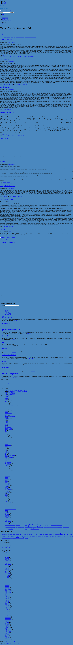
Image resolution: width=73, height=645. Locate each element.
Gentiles (5, 37)
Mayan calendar (6, 134)
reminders (4, 182)
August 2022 (7, 570)
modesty (48, 527)
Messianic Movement (20, 37)
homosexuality (59, 525)
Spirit (26, 529)
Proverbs (6, 478)
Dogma (6, 423)
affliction (6, 525)
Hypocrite (5, 336)
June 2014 (7, 609)
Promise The (7, 476)
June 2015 (7, 601)
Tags (6, 397)
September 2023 (8, 569)
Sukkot (6, 496)
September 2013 (8, 619)
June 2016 (7, 598)
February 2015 (7, 604)
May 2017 (7, 594)
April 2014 (7, 611)
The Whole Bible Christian (7, 6)
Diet (5, 420)
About (3, 15)
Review (6, 486)
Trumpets (6, 503)
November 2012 (8, 629)
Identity (8, 37)
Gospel (6, 433)
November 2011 (8, 639)
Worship (6, 512)
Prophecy (9, 109)
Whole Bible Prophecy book (10, 509)
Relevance (7, 483)
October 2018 (7, 581)
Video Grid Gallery (6, 20)
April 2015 (7, 602)
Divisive (6, 422)
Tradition (6, 501)
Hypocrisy (7, 440)
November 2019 (8, 579)
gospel (45, 525)
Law (15, 84)
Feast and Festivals (8, 427)
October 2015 (7, 600)
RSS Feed (4, 3)
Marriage (6, 456)
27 (7, 550)
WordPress (8, 643)
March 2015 (7, 603)
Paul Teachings (8, 470)
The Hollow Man (11, 392)
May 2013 (7, 623)
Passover (6, 469)
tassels (8, 182)
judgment (17, 527)
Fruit (5, 430)
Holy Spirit (7, 438)
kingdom (25, 527)
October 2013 (7, 618)
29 (10, 550)
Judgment (7, 452)
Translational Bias (8, 502)
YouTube (4, 2)
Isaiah (6, 446)
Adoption (6, 398)
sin (2, 538)
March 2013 (7, 625)
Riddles (6, 488)
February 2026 (7, 516)
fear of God (35, 525)
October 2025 (7, 520)
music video (52, 527)
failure (4, 157)
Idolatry (5, 109)
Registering (5, 18)
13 (7, 547)
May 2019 (7, 580)
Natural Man (7, 461)
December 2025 (8, 518)
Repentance (7, 484)
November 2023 (8, 567)
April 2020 (7, 576)
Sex (5, 493)
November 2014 (8, 606)
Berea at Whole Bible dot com (11, 405)
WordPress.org (8, 314)
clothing (26, 525)
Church (9, 135)
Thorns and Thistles (9, 355)
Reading (6, 482)
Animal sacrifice (8, 400)
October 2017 (7, 591)
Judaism (6, 451)
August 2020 (7, 575)
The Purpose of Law (6, 199)
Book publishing (8, 410)
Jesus (7, 56)
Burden (4, 348)
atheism (9, 525)
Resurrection (7, 485)
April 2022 (7, 571)
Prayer (6, 475)
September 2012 (8, 631)
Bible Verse (6, 84)
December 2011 (8, 638)
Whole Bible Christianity (17, 56)
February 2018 (7, 588)
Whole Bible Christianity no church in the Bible (17, 390)
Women (6, 510)
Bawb (6, 392)
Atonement (7, 402)
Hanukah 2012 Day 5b (7, 242)
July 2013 (6, 621)
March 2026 (7, 515)
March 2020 (7, 577)
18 (5, 548)
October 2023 (7, 568)
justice (21, 527)
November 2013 (8, 617)
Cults (6, 417)
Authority (5, 135)
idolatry (13, 527)
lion (5, 55)
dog (3, 55)
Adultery (6, 399)
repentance (66, 527)
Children (5, 183)
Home (3, 14)
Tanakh (6, 497)
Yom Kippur (7, 513)
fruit (6, 157)
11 (5, 547)
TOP (1, 644)
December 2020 (8, 574)
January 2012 (7, 637)
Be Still (2, 229)
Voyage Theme (15, 643)
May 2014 (7, 610)
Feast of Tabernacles (9, 428)
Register (6, 310)
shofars (71, 536)
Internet (6, 444)
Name (6, 460)
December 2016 (8, 595)
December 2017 (8, 590)
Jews (14, 37)
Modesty (6, 458)
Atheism (6, 401)
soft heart (22, 529)
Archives (6, 396)
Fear (5, 426)
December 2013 (8, 616)
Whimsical (7, 505)
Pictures (6, 472)
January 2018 (7, 589)
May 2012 (7, 634)
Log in (6, 311)
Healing (6, 436)
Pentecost (7, 471)
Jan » (6, 552)
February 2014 (7, 613)
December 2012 (8, 628)
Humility (6, 439)
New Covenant (8, 462)
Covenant (5, 367)
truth (32, 529)
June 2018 (7, 585)
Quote (6, 480)
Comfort (6, 415)
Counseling (6, 323)
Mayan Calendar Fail (7, 112)
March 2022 (7, 572)
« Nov (3, 552)
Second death (7, 492)
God (5, 432)
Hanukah (5, 239)
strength (14, 538)
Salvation (10, 56)
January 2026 (7, 517)
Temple (6, 498)
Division (6, 421)
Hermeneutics (7, 437)
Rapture (6, 481)
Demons (6, 419)
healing (55, 525)
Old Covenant (7, 464)
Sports (6, 495)
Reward (6, 487)
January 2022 (7, 573)
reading (60, 527)
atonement (12, 525)
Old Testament (7, 465)
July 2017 (6, 593)
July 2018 (6, 584)
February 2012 (7, 636)
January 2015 (7, 605)
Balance (6, 404)
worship (36, 529)
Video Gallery (5, 19)
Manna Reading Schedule (10, 455)
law (29, 527)
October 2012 (7, 630)
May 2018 (7, 586)
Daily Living (10, 84)
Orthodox (6, 467)
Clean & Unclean (8, 413)
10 (4, 547)
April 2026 (7, 514)
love (38, 527)
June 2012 (7, 633)
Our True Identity (6, 40)
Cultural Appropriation (10, 374)
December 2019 (8, 578)
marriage (41, 527)
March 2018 (7, 587)
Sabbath (6, 490)
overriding (10, 157)
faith (30, 525)
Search (3, 305)
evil (28, 525)
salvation (10, 529)
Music (9, 239)
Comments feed (8, 313)
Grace (6, 434)
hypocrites (8, 527)
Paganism (7, 468)
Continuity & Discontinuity (10, 416)
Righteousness (7, 317)
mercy (45, 527)
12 (6, 547)
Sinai (4, 538)
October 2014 (7, 607)
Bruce (9, 42)
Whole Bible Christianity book (30, 37)
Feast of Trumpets (8, 429)
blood (19, 525)
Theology (6, 499)
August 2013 (7, 620)
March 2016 (7, 599)
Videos (12, 239)
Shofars (6, 494)
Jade (9, 188)
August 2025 (7, 522)
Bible (6, 406)
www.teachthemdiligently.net (14, 235)
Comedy (6, 414)
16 (2, 548)
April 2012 (7, 635)
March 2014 (7, 612)
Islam (6, 447)
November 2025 (8, 519)
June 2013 (7, 622)
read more (16, 320)
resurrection (63, 536)
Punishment (7, 479)
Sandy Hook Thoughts (7, 186)
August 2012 (7, 632)
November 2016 (8, 596)
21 (9, 548)
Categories (7, 395)
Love (6, 454)
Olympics (6, 466)
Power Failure (4, 138)
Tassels (2, 162)
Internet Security (8, 445)
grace (49, 525)
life (31, 527)
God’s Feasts (5, 17)
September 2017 (8, 592)
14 (9, 547)
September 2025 (8, 521)
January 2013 (7, 627)
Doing (4, 342)
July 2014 (6, 608)
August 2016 (7, 597)
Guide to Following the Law (11, 330)
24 (4, 550)
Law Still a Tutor (5, 87)
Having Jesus (4, 59)
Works (6, 511)
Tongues (6, 500)
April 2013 (7, 624)
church (22, 525)
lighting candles (26, 536)
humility (65, 525)
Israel (12, 37)
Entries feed (7, 312)
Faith (4, 56)
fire (40, 525)
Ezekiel (6, 424)
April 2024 (7, 523)
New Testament (8, 463)
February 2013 (7, 626)
